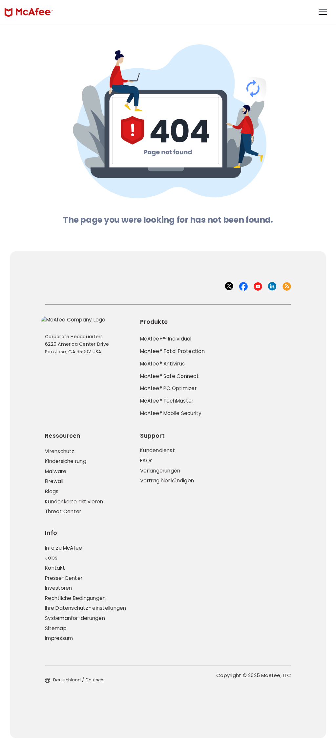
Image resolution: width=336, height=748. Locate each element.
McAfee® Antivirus (162, 363)
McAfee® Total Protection (172, 351)
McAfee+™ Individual (166, 338)
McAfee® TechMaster (166, 400)
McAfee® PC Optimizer (168, 388)
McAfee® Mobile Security (171, 413)
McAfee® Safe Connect (169, 376)
